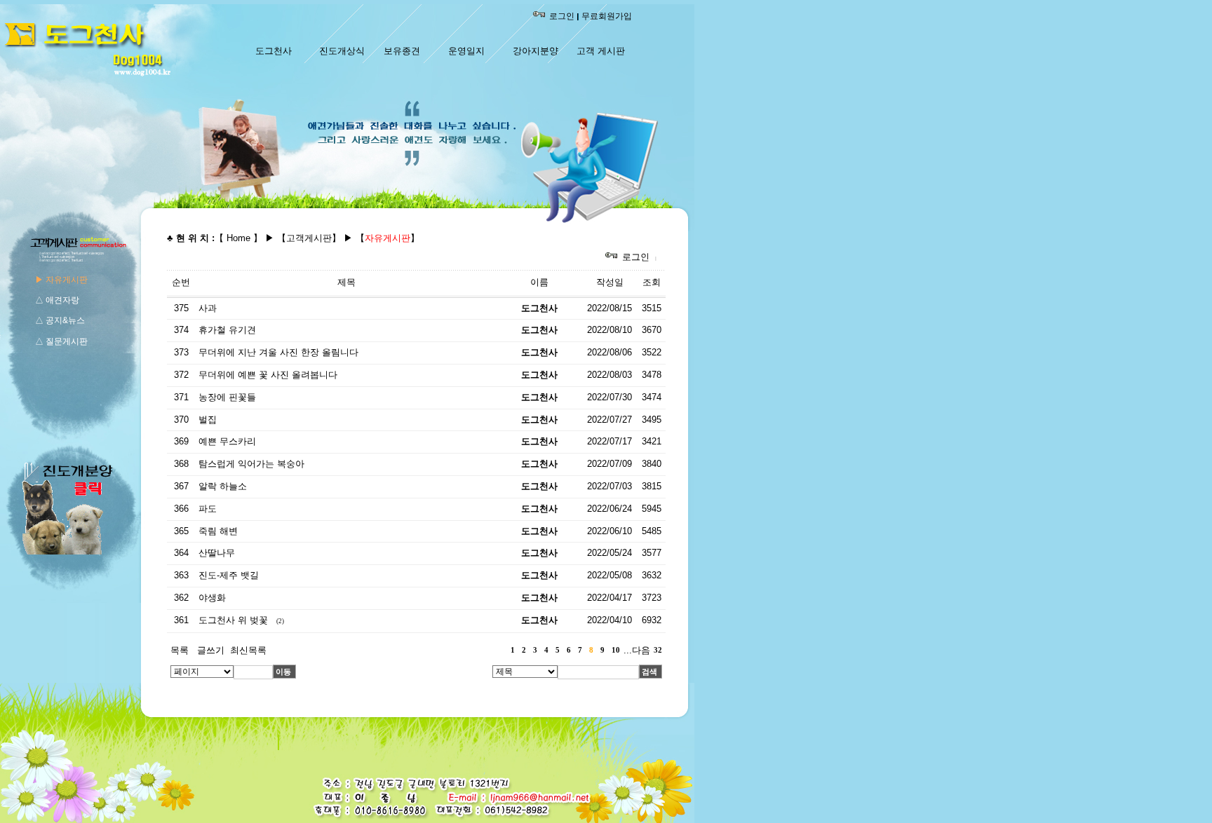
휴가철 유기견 (227, 330)
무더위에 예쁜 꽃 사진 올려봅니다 (267, 374)
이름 (539, 282)
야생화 (212, 597)
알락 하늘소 (222, 486)
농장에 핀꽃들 (227, 397)
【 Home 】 (238, 238)
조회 (651, 282)
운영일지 (466, 51)
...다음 (637, 650)
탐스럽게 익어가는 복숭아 (251, 463)
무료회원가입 (606, 16)
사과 (207, 308)
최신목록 (248, 650)
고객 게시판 (601, 51)
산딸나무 (216, 552)
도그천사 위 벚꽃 (233, 620)
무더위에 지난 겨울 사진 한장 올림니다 (278, 352)
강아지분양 (535, 51)
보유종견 (402, 51)
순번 (181, 282)
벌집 (207, 419)
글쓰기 (210, 650)
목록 (179, 650)
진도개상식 (342, 51)
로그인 (561, 16)
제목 (346, 282)
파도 (207, 508)
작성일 (610, 282)
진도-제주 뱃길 (228, 575)
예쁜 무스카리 (227, 441)
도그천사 (273, 51)
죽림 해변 (218, 531)
